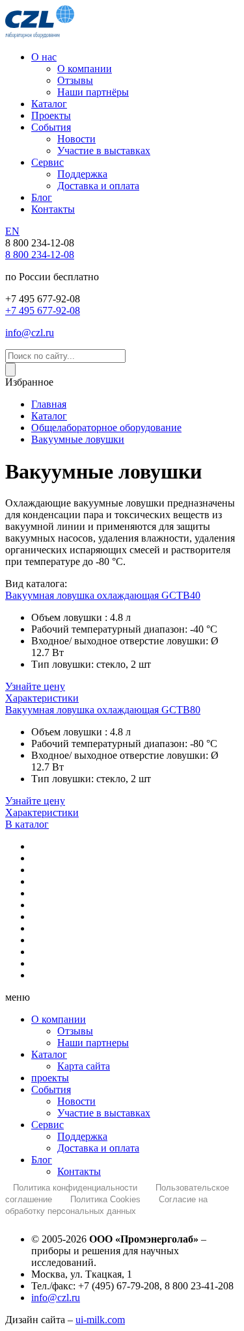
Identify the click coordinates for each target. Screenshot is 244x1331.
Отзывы (75, 1030)
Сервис (47, 1124)
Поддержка (82, 1136)
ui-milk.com (100, 1319)
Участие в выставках (103, 1112)
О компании (58, 1019)
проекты (50, 1077)
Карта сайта (83, 1066)
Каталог (49, 1054)
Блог (41, 1159)
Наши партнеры (93, 1042)
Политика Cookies (105, 1199)
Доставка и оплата (98, 1147)
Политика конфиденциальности (75, 1188)
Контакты (79, 1171)
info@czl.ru (55, 1297)
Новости (76, 1101)
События (51, 1089)
